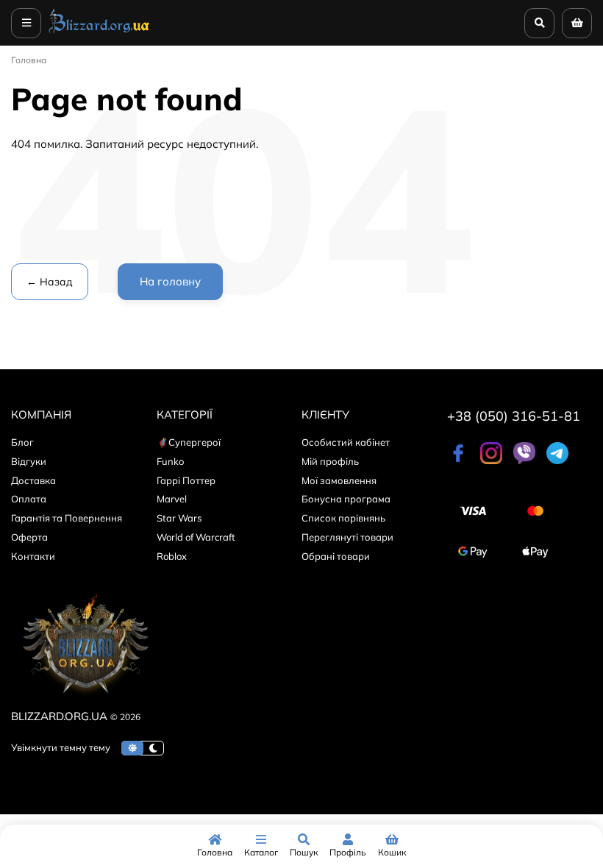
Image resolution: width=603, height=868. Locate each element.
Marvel (172, 499)
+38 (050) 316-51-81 (513, 416)
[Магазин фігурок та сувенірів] (99, 33)
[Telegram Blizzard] (557, 460)
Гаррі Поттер (186, 480)
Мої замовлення (339, 480)
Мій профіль (330, 461)
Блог (22, 442)
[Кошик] (577, 23)
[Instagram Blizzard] (491, 460)
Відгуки (28, 461)
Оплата (28, 499)
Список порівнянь (343, 518)
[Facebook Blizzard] (458, 460)
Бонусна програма (346, 499)
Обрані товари (336, 556)
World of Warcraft (196, 537)
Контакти (33, 556)
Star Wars (179, 518)
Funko (170, 461)
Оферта (29, 537)
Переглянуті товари (347, 537)
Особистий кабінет (346, 442)
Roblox (172, 556)
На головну (170, 281)
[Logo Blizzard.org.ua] (84, 698)
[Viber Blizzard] (524, 460)
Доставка (33, 480)
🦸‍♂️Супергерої (189, 442)
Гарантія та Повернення (66, 518)
